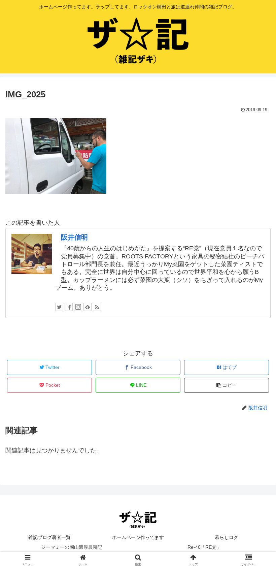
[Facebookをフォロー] (69, 307)
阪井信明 (74, 237)
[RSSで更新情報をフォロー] (97, 307)
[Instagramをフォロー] (78, 307)
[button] (255, 544)
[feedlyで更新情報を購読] (87, 307)
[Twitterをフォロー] (59, 307)
